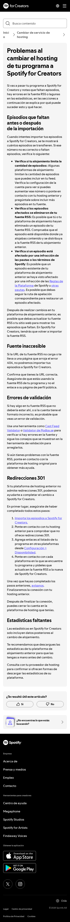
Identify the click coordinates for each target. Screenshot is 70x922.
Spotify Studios (13, 819)
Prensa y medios (14, 769)
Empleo (8, 777)
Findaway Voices (15, 836)
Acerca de (10, 761)
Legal (6, 909)
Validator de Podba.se (38, 430)
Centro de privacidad (22, 909)
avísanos (38, 585)
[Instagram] (20, 884)
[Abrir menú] (64, 6)
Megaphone (11, 811)
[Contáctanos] (61, 722)
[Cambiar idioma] (57, 6)
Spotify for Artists (15, 827)
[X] (7, 884)
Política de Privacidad (13, 916)
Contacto (9, 786)
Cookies (31, 916)
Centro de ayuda (15, 803)
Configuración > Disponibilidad (31, 550)
